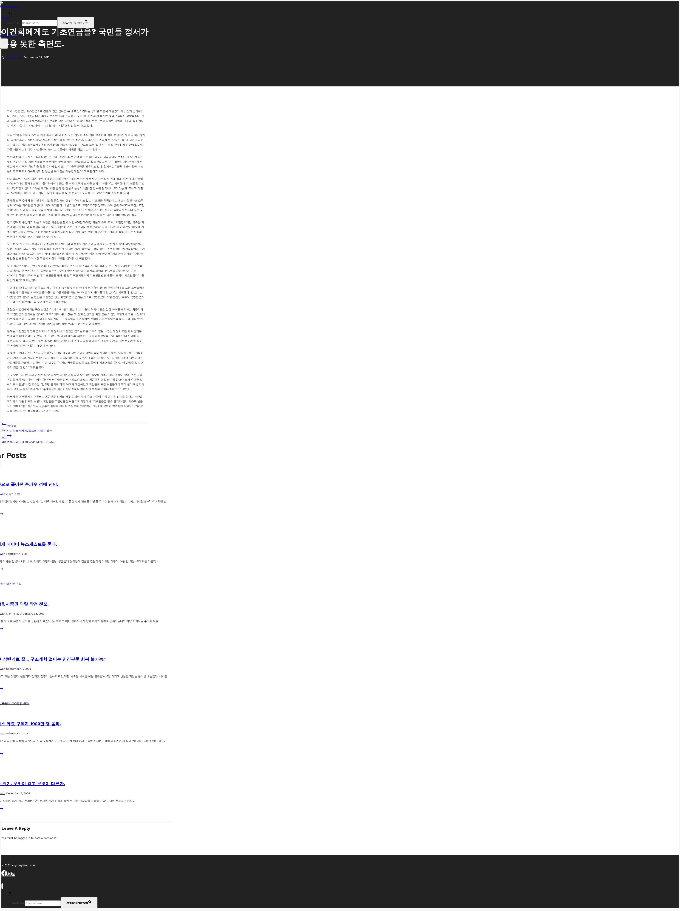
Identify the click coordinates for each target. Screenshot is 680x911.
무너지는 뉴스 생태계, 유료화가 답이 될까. (26, 428)
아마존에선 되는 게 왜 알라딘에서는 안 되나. (28, 440)
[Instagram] (13, 875)
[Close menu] (2, 886)
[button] (10, 14)
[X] (9, 875)
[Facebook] (4, 875)
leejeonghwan (14, 57)
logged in (24, 838)
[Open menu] (4, 43)
